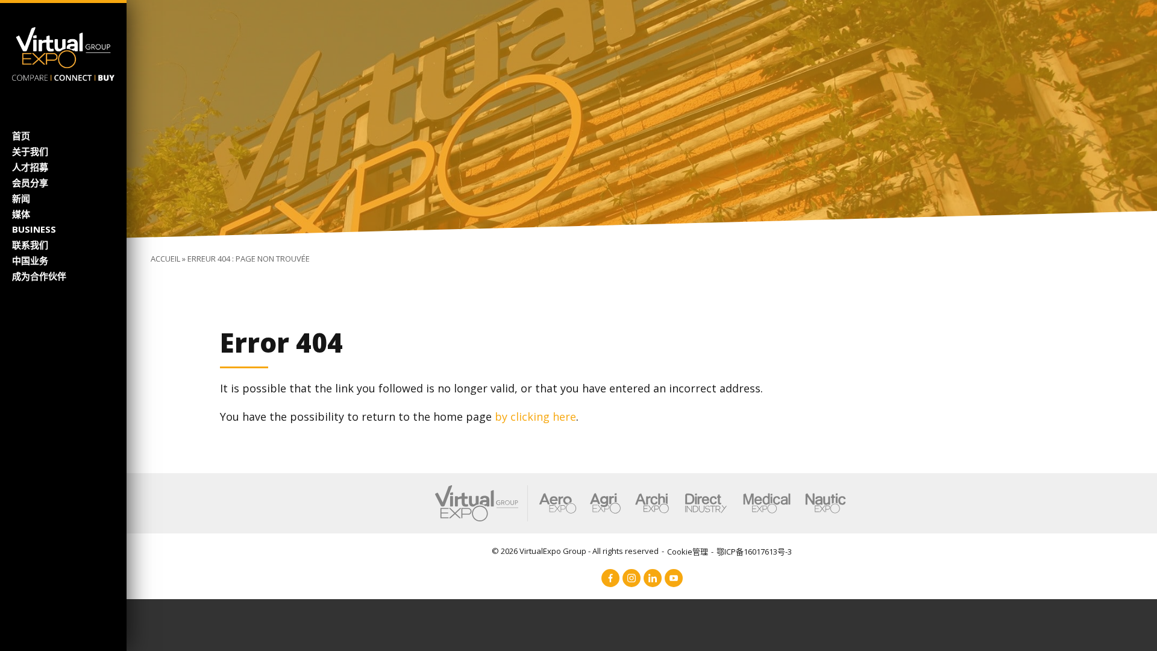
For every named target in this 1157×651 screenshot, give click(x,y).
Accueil (165, 258)
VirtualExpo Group (552, 551)
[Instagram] (631, 578)
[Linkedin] (653, 578)
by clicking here (535, 416)
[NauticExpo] (825, 503)
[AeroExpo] (557, 503)
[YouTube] (674, 578)
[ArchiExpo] (652, 503)
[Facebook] (610, 578)
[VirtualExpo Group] (63, 52)
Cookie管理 (687, 551)
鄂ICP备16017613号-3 (754, 551)
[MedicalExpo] (767, 503)
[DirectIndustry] (705, 503)
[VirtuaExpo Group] (481, 503)
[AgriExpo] (605, 503)
